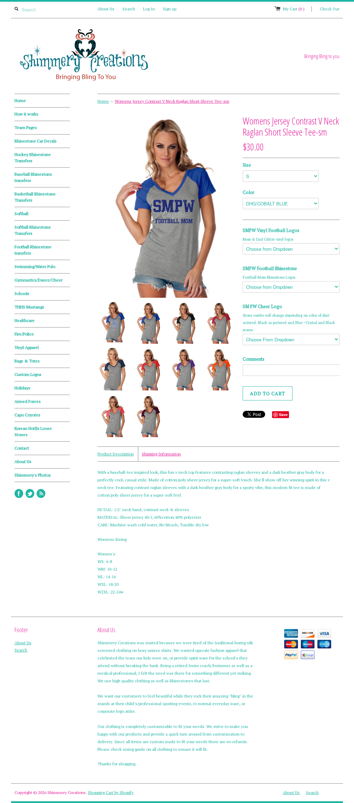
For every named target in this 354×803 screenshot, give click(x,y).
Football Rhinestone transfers (33, 250)
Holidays (22, 387)
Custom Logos (28, 374)
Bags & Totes (27, 360)
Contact (22, 448)
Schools (22, 293)
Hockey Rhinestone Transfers (33, 157)
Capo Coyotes (27, 414)
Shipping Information (161, 453)
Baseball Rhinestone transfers (33, 177)
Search (128, 8)
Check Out (329, 8)
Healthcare (25, 320)
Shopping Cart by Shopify (110, 792)
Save (283, 414)
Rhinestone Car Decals (36, 141)
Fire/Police (24, 333)
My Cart (294, 8)
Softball (21, 213)
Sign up (169, 8)
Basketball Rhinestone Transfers (35, 197)
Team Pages (26, 127)
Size (247, 165)
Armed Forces (28, 401)
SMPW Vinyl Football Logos (271, 230)
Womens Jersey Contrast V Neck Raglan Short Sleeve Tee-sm (172, 101)
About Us (105, 8)
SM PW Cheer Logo (262, 306)
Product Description (115, 453)
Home (20, 100)
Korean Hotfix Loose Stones (33, 431)
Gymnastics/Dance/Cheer (39, 280)
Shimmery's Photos (33, 475)
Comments (253, 359)
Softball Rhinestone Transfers (33, 230)
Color (248, 192)
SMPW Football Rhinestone (270, 268)
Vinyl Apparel (27, 347)
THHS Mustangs (29, 307)
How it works (26, 114)
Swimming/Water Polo (35, 266)
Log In (149, 8)
